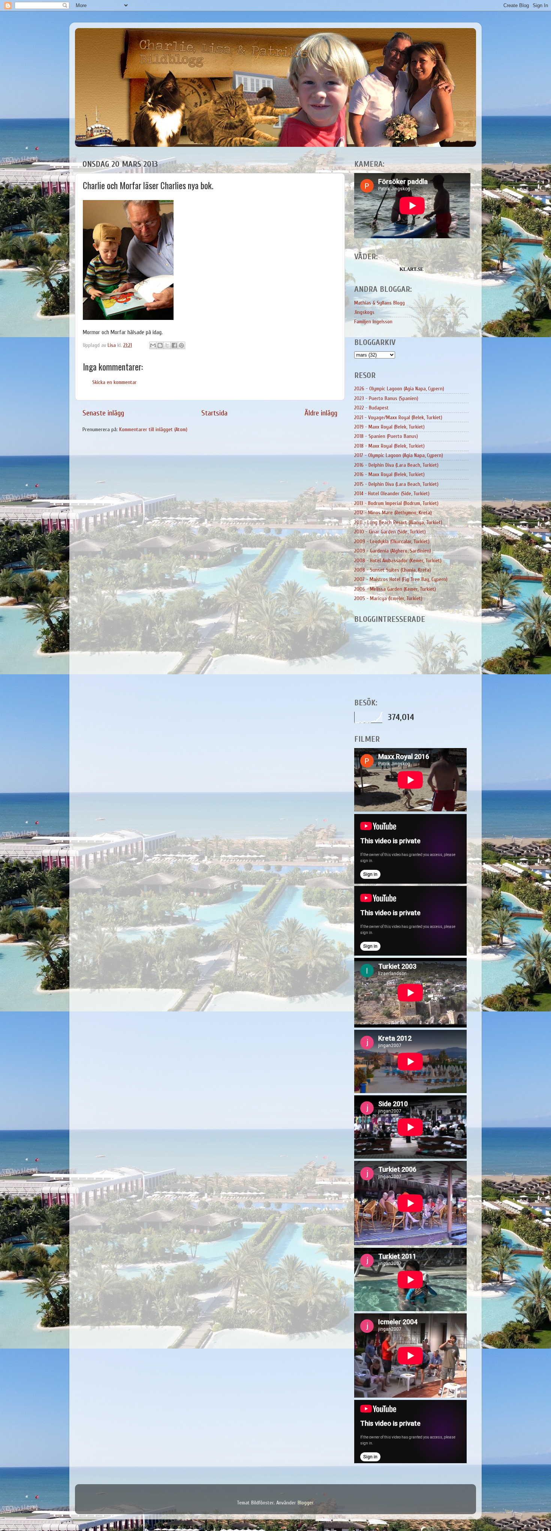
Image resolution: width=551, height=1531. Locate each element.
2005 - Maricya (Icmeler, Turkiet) (388, 598)
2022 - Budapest (371, 408)
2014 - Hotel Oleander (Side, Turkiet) (392, 493)
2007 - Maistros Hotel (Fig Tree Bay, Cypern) (401, 579)
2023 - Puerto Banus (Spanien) (386, 398)
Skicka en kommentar (114, 382)
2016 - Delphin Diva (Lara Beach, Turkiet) (396, 465)
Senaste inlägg (103, 413)
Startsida (214, 413)
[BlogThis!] (160, 345)
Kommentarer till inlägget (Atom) (153, 429)
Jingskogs (364, 312)
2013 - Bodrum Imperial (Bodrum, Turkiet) (396, 503)
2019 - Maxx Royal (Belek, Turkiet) (389, 427)
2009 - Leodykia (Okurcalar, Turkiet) (392, 541)
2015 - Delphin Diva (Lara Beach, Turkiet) (396, 484)
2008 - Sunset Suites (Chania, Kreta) (392, 570)
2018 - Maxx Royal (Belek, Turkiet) (389, 446)
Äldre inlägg (320, 413)
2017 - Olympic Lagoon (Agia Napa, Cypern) (398, 455)
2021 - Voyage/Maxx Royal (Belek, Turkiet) (398, 417)
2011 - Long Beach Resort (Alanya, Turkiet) (398, 522)
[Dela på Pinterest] (181, 345)
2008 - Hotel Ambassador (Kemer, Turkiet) (398, 560)
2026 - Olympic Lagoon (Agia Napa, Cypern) (399, 388)
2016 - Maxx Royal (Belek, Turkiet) (389, 474)
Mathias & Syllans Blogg (379, 303)
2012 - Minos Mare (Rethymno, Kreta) (393, 512)
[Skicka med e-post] (153, 345)
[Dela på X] (167, 345)
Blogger (305, 1503)
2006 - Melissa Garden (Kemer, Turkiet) (395, 589)
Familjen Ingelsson (373, 321)
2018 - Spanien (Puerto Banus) (386, 436)
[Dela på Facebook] (174, 345)
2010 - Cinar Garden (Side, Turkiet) (390, 532)
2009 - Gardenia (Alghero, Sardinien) (392, 551)
